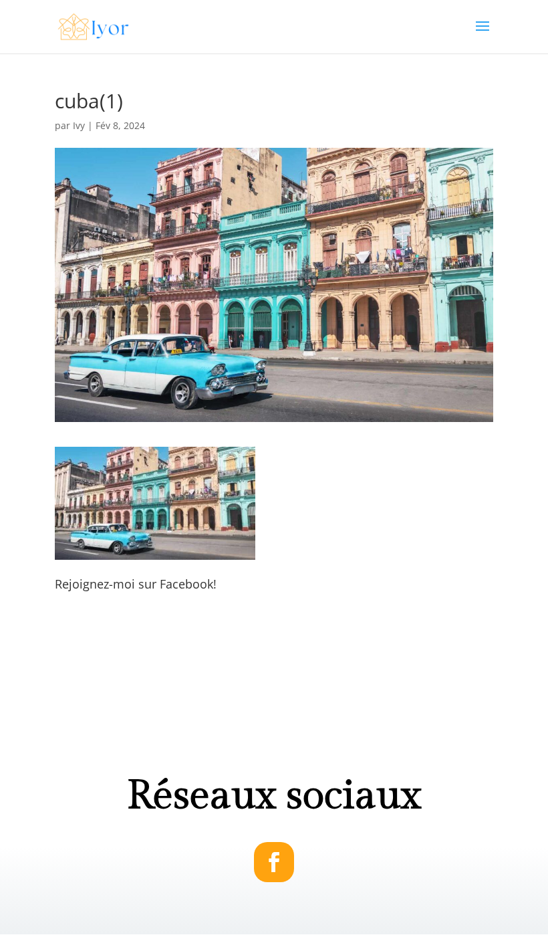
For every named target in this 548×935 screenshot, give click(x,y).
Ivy (79, 125)
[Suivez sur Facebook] (274, 862)
